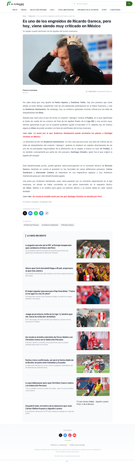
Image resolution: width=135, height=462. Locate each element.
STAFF (104, 10)
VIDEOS (24, 10)
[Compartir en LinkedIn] (41, 213)
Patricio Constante (30, 90)
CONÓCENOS (115, 10)
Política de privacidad (77, 445)
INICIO (14, 10)
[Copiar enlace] (47, 213)
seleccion (32, 16)
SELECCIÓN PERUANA (38, 10)
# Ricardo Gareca (67, 225)
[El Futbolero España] (15, 3)
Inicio (24, 16)
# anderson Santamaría (50, 225)
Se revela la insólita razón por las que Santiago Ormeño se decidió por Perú (67, 196)
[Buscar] (129, 3)
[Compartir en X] (25, 213)
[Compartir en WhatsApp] (36, 213)
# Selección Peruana (31, 225)
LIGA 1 (52, 10)
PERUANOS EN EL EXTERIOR (88, 10)
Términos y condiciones (58, 445)
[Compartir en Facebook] (30, 213)
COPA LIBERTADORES (66, 10)
